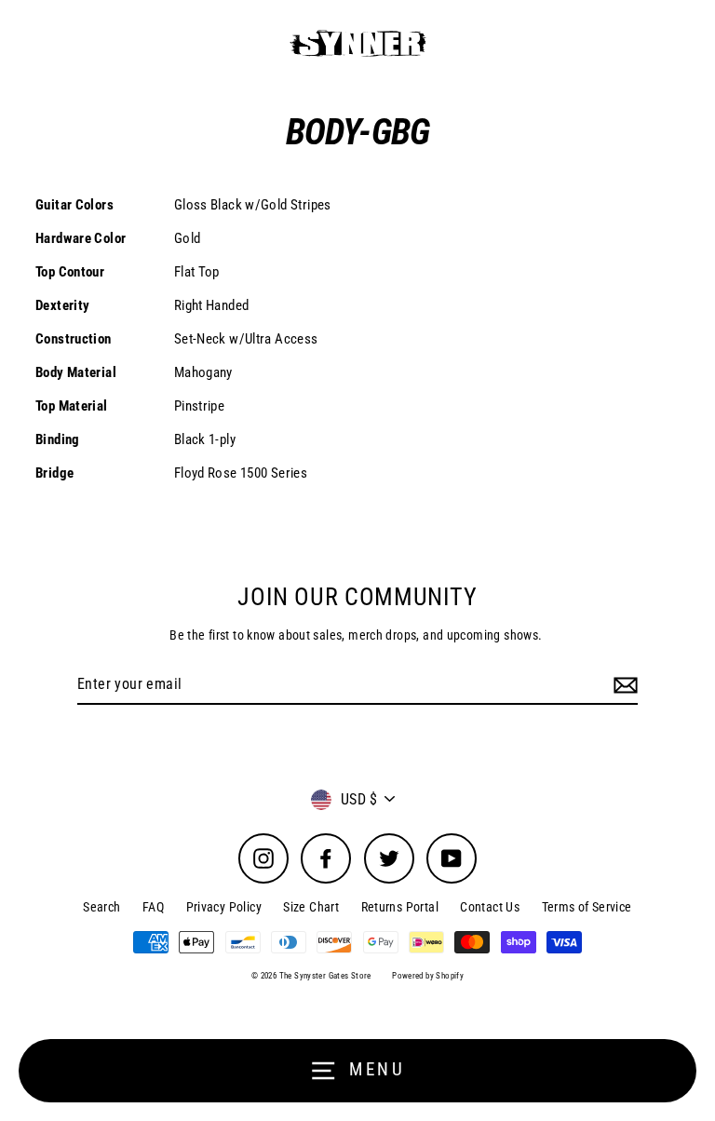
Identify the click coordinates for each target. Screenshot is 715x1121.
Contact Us (489, 906)
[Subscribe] (623, 685)
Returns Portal (399, 906)
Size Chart (311, 906)
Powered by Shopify (428, 975)
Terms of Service (587, 906)
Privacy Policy (224, 906)
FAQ (153, 906)
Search (101, 906)
